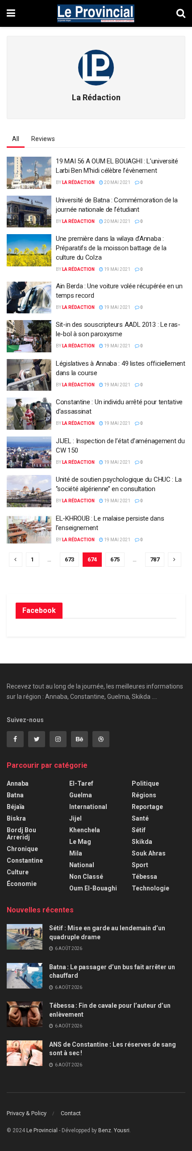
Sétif (139, 830)
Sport (140, 865)
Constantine (25, 860)
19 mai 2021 (116, 269)
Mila (75, 853)
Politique (145, 783)
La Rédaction (78, 182)
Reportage (147, 806)
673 (69, 559)
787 (154, 559)
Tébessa (144, 876)
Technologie (150, 888)
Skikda (142, 841)
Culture (18, 872)
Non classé (86, 876)
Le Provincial (42, 1130)
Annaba (18, 783)
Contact (71, 1113)
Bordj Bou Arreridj (21, 833)
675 (115, 559)
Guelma (80, 795)
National (81, 865)
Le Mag (80, 841)
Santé (140, 818)
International (88, 806)
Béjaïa (16, 806)
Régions (144, 795)
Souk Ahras (149, 853)
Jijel (75, 818)
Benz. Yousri (113, 1130)
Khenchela (84, 830)
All (15, 138)
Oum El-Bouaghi (93, 888)
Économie (22, 883)
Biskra (16, 818)
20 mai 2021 (116, 182)
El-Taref (81, 783)
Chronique (22, 848)
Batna (15, 795)
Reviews (43, 138)
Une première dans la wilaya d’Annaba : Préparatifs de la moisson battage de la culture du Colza (111, 248)
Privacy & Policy (26, 1113)
